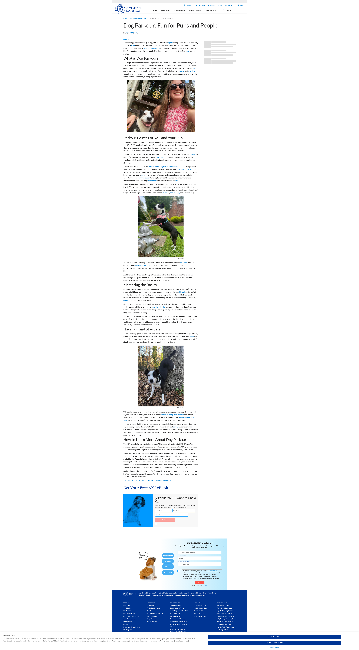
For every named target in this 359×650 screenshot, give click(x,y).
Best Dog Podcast (222, 630)
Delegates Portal (175, 605)
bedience (156, 48)
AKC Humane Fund (200, 616)
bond (143, 175)
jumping (181, 71)
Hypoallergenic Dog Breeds (225, 616)
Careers (125, 624)
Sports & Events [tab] (179, 10)
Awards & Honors (129, 619)
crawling (191, 71)
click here (205, 585)
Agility (146, 48)
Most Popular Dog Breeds (225, 613)
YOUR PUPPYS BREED (182, 555)
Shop (221, 5)
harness (181, 169)
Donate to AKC (198, 611)
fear (176, 180)
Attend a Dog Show (200, 605)
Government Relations (177, 619)
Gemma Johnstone (131, 32)
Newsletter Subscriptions (131, 627)
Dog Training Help (152, 616)
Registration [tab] (165, 10)
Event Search (189, 5)
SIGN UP (199, 582)
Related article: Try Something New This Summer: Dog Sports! (148, 480)
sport (170, 42)
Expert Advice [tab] (211, 10)
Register (212, 5)
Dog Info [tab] (154, 10)
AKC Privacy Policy (222, 588)
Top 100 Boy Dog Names (225, 611)
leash (190, 169)
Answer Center (175, 613)
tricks (195, 68)
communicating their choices (172, 414)
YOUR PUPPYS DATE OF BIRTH (183, 561)
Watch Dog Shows (223, 605)
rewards (183, 262)
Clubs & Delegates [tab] (195, 10)
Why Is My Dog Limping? (225, 621)
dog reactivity (162, 157)
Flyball (182, 292)
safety (175, 427)
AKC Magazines (152, 621)
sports (127, 39)
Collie (192, 154)
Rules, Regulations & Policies (179, 611)
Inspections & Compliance (178, 621)
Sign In (242, 5)
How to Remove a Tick (224, 624)
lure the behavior (158, 307)
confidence (152, 180)
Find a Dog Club (199, 613)
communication (144, 178)
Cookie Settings (274, 647)
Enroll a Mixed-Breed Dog (155, 613)
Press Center (127, 621)
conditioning (128, 300)
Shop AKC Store (152, 619)
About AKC (127, 605)
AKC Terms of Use (212, 571)
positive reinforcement (144, 265)
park (133, 45)
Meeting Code (128, 630)
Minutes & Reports (129, 613)
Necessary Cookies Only (274, 643)
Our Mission (127, 608)
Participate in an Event (201, 608)
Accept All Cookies (274, 636)
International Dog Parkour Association (164, 166)
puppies (166, 193)
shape (147, 307)
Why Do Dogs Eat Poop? (225, 619)
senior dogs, (175, 193)
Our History (127, 611)
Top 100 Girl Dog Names (225, 608)
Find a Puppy (201, 5)
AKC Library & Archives (131, 616)
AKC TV (230, 5)
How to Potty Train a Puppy (226, 627)
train (187, 51)
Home (125, 18)
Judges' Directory (175, 616)
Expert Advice (133, 18)
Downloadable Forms (177, 608)
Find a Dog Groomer (153, 608)
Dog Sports (142, 18)
